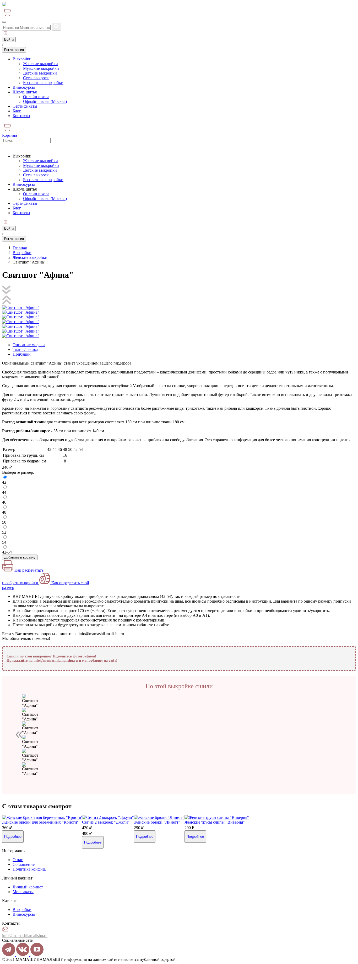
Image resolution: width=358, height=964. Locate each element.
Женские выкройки (40, 63)
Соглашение (24, 864)
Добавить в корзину (19, 557)
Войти (9, 39)
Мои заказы (23, 891)
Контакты (21, 115)
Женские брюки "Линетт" (157, 822)
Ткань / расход (25, 349)
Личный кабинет (28, 887)
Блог (17, 111)
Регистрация (14, 50)
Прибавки (22, 354)
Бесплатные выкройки (43, 82)
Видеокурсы (24, 87)
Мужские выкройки (41, 68)
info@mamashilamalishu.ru (24, 935)
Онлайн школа (36, 96)
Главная (20, 248)
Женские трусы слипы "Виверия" (215, 822)
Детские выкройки (40, 73)
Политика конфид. (29, 869)
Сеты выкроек (36, 78)
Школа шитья (25, 92)
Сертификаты (25, 106)
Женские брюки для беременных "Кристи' (40, 822)
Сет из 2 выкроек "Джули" (106, 822)
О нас (18, 859)
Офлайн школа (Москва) (45, 101)
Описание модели (29, 345)
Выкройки (22, 59)
